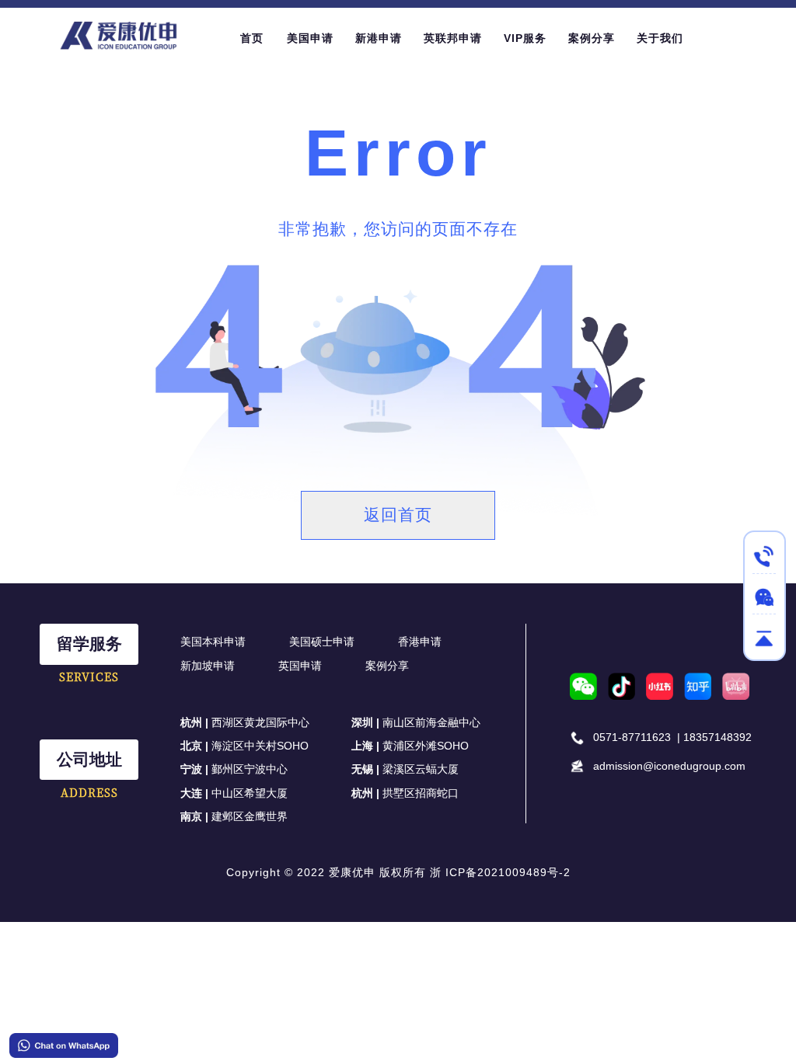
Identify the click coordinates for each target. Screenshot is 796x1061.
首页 (252, 38)
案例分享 (387, 665)
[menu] (483, 38)
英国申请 (300, 665)
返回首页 (398, 515)
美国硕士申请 (321, 641)
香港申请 (420, 641)
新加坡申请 (207, 665)
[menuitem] (252, 38)
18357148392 (717, 737)
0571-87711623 (632, 737)
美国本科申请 (213, 641)
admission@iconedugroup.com (669, 766)
